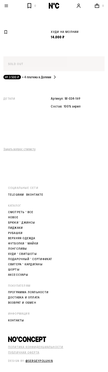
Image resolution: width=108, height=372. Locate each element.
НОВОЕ (13, 217)
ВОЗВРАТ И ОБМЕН (22, 302)
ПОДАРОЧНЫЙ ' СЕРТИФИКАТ (30, 259)
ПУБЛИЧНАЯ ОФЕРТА (23, 352)
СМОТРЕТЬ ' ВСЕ (21, 212)
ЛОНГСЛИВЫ (17, 248)
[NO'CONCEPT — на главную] (54, 6)
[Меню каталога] (14, 5)
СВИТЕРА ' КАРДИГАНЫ (25, 264)
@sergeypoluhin (39, 361)
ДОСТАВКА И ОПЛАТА (24, 297)
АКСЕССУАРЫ (18, 275)
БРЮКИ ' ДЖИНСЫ (21, 222)
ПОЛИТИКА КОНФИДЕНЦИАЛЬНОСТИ (35, 347)
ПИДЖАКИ (15, 228)
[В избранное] (5, 32)
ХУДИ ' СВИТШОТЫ (22, 254)
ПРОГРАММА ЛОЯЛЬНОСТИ (28, 292)
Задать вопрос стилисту (19, 149)
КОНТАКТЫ (16, 320)
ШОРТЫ (13, 269)
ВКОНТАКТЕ (35, 194)
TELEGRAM (16, 194)
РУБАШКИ (15, 233)
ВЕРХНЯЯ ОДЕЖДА (21, 238)
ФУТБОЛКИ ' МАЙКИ (23, 243)
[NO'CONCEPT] (54, 339)
